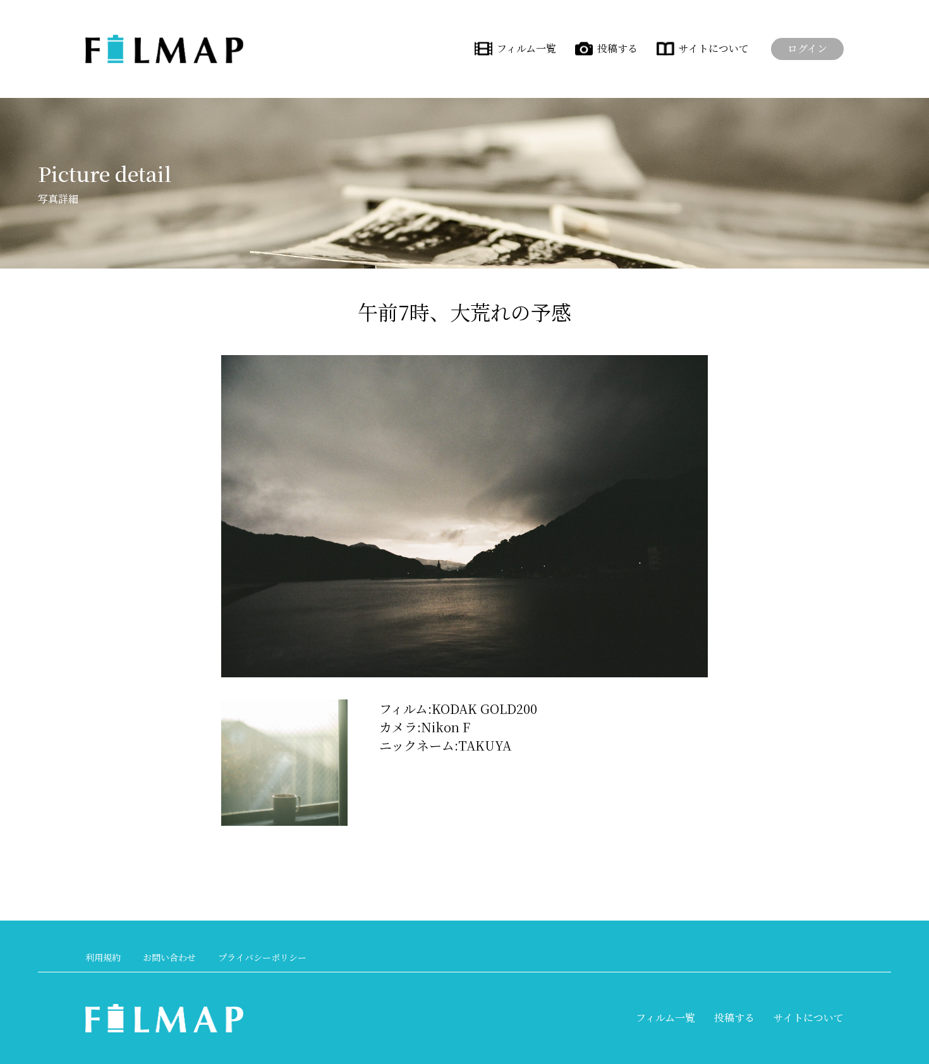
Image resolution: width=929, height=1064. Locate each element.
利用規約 (103, 957)
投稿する (617, 48)
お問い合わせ (169, 957)
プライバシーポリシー (262, 957)
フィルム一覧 (526, 48)
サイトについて (714, 48)
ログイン (807, 48)
